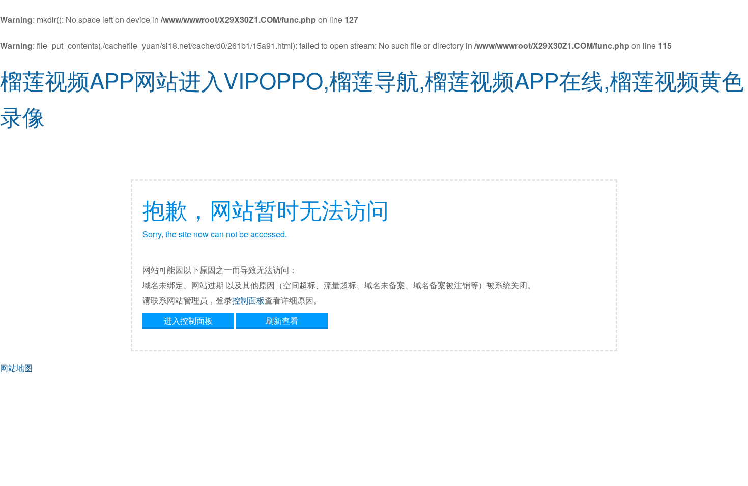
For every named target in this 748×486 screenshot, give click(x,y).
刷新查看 (282, 320)
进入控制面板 (188, 320)
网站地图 (16, 368)
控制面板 (248, 300)
